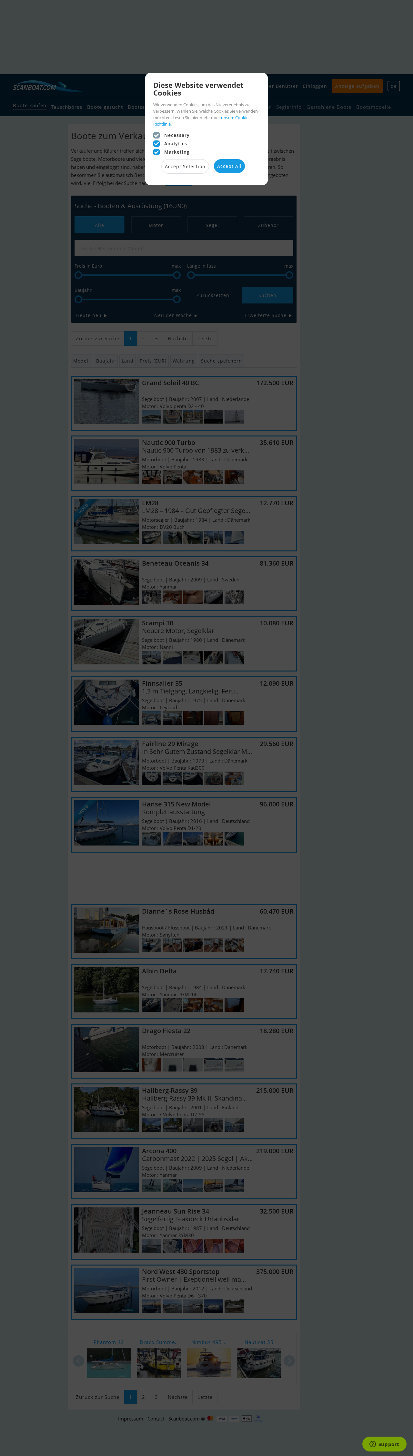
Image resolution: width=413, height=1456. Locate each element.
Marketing (177, 152)
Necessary (177, 135)
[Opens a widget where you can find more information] (384, 1445)
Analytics (175, 143)
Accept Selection (185, 166)
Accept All (229, 166)
